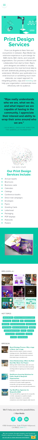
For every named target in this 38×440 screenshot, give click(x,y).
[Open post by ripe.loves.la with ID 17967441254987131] (19, 291)
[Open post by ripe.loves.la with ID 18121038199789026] (7, 279)
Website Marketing (8, 317)
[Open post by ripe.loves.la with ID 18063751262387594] (30, 291)
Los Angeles (15, 320)
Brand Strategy (6, 320)
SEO (22, 320)
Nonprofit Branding (29, 320)
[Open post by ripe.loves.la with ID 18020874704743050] (7, 303)
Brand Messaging (22, 337)
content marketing (30, 324)
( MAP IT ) (22, 427)
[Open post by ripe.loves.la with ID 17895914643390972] (7, 291)
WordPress (32, 327)
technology (30, 330)
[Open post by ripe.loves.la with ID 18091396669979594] (30, 279)
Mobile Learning (20, 334)
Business (23, 330)
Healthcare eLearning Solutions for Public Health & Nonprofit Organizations (21, 376)
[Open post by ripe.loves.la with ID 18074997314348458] (19, 279)
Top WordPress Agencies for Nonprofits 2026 (19, 391)
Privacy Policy (28, 435)
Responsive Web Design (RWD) (20, 327)
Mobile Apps (6, 324)
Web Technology (7, 327)
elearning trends (10, 334)
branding (29, 80)
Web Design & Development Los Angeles (24, 317)
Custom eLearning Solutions (17, 324)
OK (33, 437)
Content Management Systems (12, 330)
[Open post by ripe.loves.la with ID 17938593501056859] (30, 303)
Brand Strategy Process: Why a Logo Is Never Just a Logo (22, 348)
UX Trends (13, 337)
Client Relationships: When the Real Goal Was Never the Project (22, 362)
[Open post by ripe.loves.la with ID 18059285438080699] (19, 303)
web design (29, 334)
